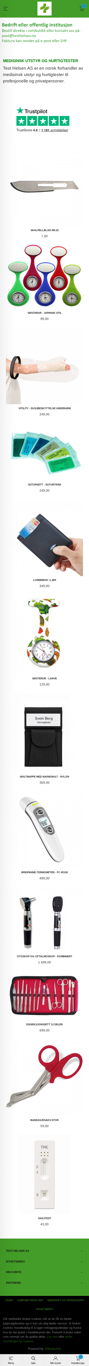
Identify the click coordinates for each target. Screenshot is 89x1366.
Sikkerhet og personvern (65, 1300)
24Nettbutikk (52, 1348)
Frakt (9, 1300)
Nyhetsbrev (44, 1309)
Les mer (52, 1336)
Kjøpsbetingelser (30, 1300)
